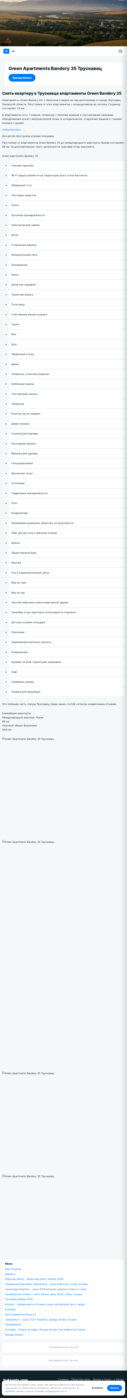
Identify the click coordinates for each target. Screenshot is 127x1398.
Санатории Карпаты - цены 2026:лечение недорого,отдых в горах (45, 1289)
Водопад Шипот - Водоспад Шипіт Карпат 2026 (34, 1278)
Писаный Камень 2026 (19, 1299)
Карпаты (10, 1274)
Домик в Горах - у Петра (108, 1379)
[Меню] (120, 51)
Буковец (10, 1309)
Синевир (63, 1379)
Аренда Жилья (22, 77)
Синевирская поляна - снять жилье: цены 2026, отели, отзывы (43, 1294)
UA (13, 51)
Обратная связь (80, 1379)
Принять (114, 1388)
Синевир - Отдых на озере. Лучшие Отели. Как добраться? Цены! (45, 1329)
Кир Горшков (13, 1268)
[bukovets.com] (7, 40)
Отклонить (97, 1388)
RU (6, 51)
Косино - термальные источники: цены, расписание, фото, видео (45, 1304)
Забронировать (11, 129)
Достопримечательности (20, 1314)
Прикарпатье (13, 1324)
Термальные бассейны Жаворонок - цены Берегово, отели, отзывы (46, 1284)
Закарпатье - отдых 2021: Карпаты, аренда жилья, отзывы (41, 1319)
